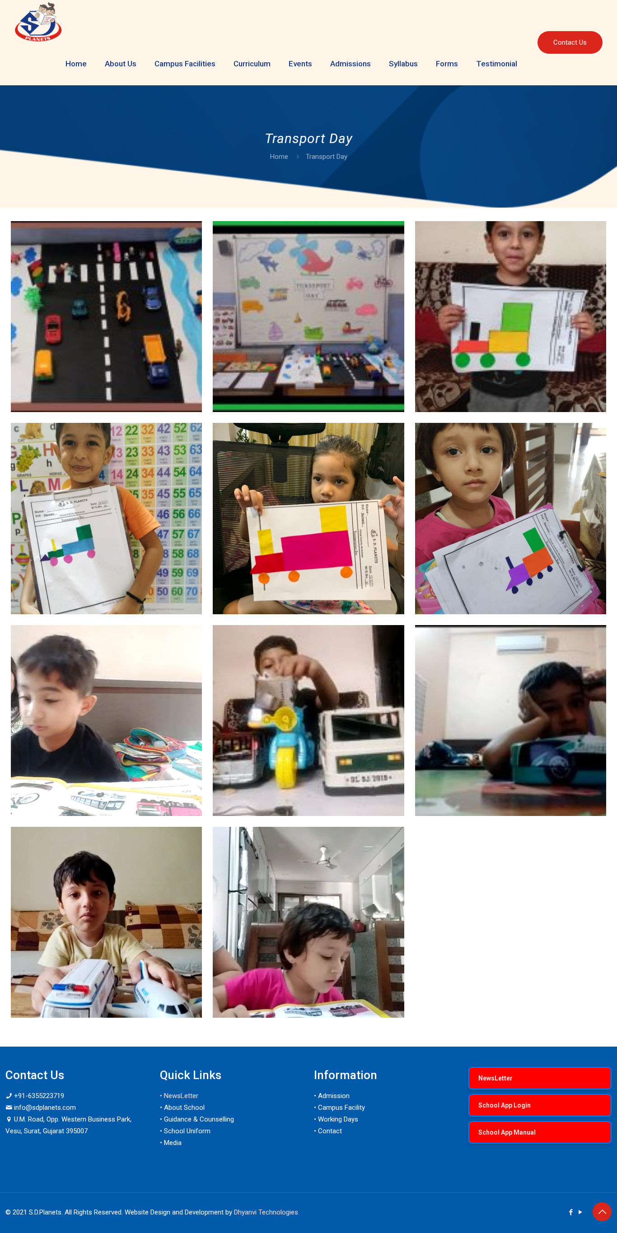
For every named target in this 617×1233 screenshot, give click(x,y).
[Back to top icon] (602, 1211)
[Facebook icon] (570, 1212)
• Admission (332, 1096)
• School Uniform (185, 1131)
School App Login (504, 1105)
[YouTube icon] (580, 1212)
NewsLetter (495, 1078)
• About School (182, 1107)
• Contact (328, 1131)
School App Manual (507, 1132)
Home (279, 157)
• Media (171, 1143)
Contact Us (570, 42)
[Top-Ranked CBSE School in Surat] (38, 21)
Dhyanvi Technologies (266, 1212)
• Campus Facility (339, 1107)
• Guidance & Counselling (197, 1119)
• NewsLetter (179, 1096)
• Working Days (336, 1119)
